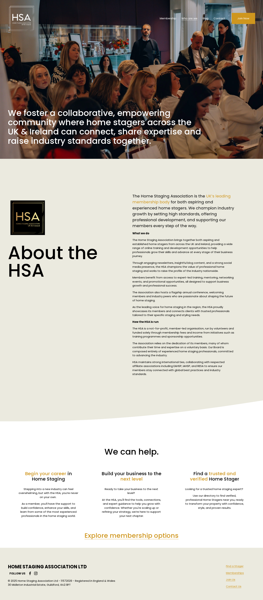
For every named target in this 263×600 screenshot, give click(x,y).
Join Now (243, 18)
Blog (205, 18)
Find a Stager (234, 566)
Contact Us (233, 586)
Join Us (230, 579)
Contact (219, 18)
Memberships (235, 573)
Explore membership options (131, 535)
